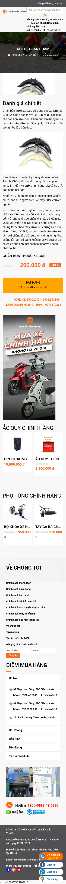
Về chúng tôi (13, 625)
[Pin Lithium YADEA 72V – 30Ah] (17, 444)
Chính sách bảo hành (17, 595)
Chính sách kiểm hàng (18, 589)
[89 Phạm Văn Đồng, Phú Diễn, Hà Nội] (19, 782)
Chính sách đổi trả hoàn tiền (21, 601)
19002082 (33, 299)
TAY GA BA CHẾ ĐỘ (50, 526)
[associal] (8, 869)
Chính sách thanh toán (18, 582)
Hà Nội (13, 678)
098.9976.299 (29, 709)
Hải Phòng (15, 730)
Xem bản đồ (48, 695)
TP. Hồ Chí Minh (19, 756)
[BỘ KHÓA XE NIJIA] (17, 512)
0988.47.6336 (29, 695)
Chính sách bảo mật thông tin (22, 619)
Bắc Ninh (14, 739)
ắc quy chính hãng (28, 427)
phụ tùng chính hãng (32, 495)
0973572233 (53, 304)
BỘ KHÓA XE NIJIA (19, 526)
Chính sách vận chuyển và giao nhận (26, 607)
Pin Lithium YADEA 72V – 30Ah (30, 458)
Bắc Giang (15, 747)
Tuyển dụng (12, 632)
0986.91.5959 (33, 304)
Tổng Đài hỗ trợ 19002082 (50, 3)
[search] (45, 15)
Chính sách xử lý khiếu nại (20, 613)
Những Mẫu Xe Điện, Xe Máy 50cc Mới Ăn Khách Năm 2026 (45, 21)
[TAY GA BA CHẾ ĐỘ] (48, 512)
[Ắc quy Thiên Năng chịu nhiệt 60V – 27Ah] (48, 444)
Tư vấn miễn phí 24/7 (17, 638)
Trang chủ (16, 54)
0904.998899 (51, 299)
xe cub (25, 185)
